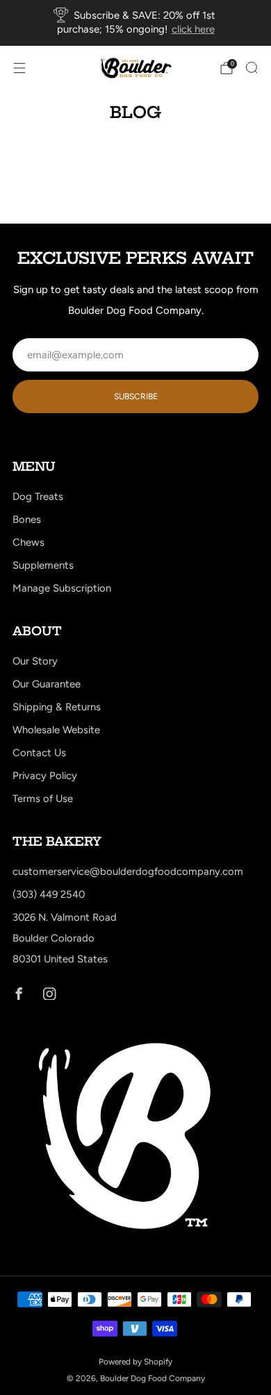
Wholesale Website (56, 730)
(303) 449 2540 (49, 894)
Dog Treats (38, 496)
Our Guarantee (47, 684)
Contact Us (39, 752)
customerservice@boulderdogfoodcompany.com (128, 871)
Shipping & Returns (57, 707)
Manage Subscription (62, 588)
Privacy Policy (45, 775)
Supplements (43, 565)
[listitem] (136, 23)
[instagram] (49, 993)
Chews (28, 542)
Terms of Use (43, 798)
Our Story (35, 661)
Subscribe (136, 396)
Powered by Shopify (135, 1362)
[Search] (251, 67)
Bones (27, 519)
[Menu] (19, 68)
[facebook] (18, 993)
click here (193, 29)
